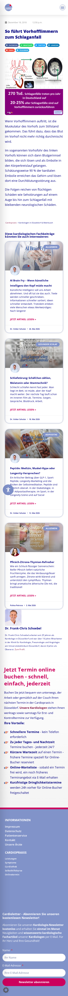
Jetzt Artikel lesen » (23, 319)
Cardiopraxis (11, 223)
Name (6, 950)
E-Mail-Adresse (11, 965)
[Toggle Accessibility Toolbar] (8, 490)
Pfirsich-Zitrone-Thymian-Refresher (32, 562)
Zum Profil (20, 649)
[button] (63, 7)
